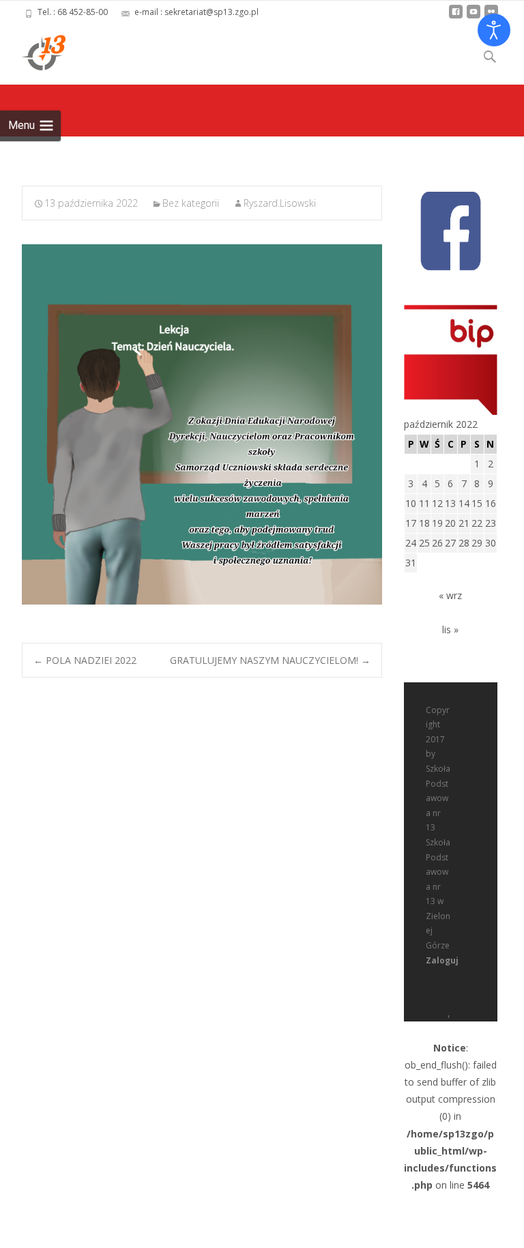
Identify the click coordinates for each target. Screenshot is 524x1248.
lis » (450, 629)
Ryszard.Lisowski (280, 203)
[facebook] (456, 16)
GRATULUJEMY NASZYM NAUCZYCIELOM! (270, 660)
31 (410, 562)
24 (410, 542)
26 (437, 542)
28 (463, 542)
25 (424, 542)
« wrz (450, 595)
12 (437, 503)
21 (463, 523)
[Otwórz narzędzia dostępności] (494, 30)
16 (490, 503)
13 (450, 503)
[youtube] (473, 16)
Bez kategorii (190, 203)
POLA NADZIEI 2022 (84, 660)
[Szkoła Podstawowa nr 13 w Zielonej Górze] (33, 52)
